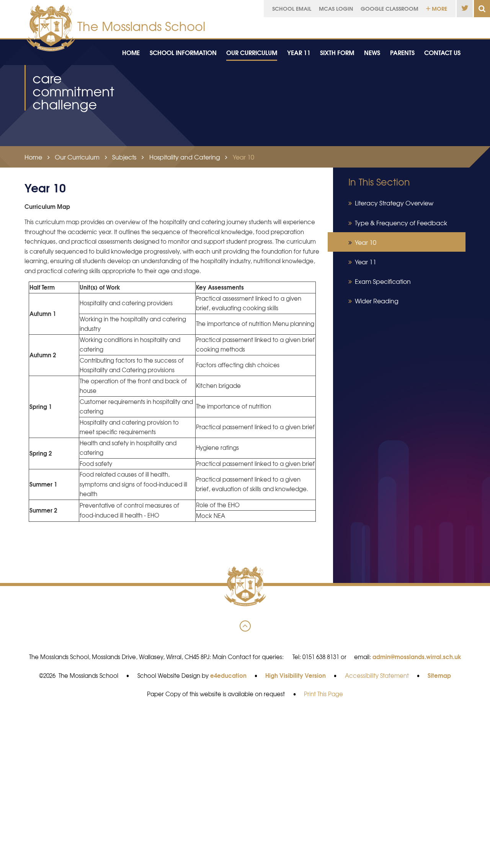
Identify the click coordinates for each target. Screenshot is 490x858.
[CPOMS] (426, 25)
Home (33, 156)
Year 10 (243, 156)
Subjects (124, 156)
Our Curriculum (77, 156)
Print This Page (323, 694)
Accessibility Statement (377, 675)
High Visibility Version (295, 675)
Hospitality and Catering (184, 156)
